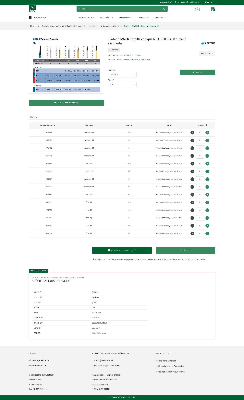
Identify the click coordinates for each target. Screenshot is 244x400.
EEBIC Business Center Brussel (106, 374)
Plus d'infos (206, 53)
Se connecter (197, 72)
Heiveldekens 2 (35, 379)
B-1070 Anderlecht (100, 384)
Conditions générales (166, 360)
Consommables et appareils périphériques (61, 26)
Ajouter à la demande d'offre (123, 250)
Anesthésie (105, 17)
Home (33, 26)
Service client (164, 353)
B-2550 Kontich (35, 384)
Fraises (91, 26)
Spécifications (38, 270)
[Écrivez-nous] (197, 8)
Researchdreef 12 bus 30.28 (104, 379)
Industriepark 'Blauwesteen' (41, 374)
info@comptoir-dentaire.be (108, 365)
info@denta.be (39, 365)
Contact (142, 17)
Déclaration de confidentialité (170, 366)
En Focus (159, 17)
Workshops (124, 17)
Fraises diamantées (109, 26)
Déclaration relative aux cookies (171, 371)
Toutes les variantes (68, 102)
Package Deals (85, 17)
